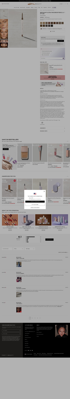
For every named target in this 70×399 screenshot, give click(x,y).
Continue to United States (35, 201)
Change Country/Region (35, 207)
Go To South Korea (35, 204)
